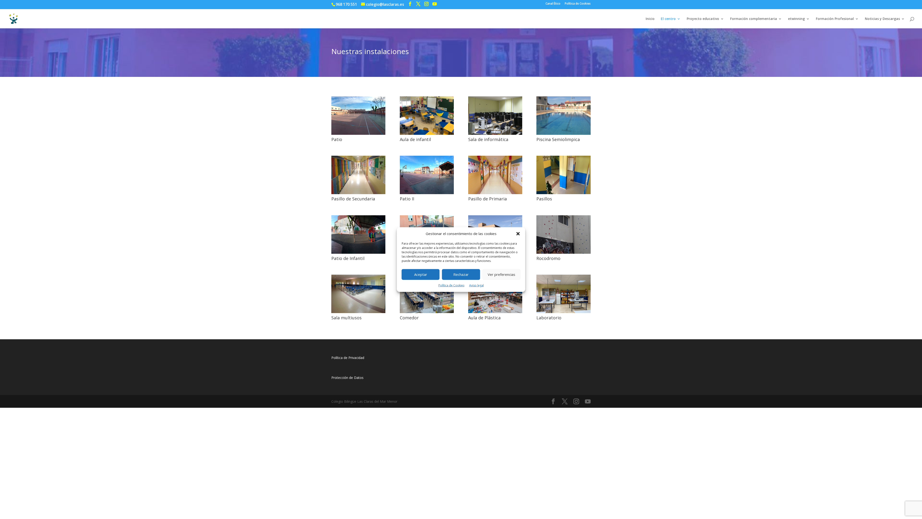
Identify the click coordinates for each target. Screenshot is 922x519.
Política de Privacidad (347, 357)
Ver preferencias (501, 274)
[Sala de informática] (495, 133)
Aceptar (420, 274)
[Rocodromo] (563, 252)
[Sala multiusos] (358, 311)
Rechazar (461, 274)
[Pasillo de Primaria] (495, 193)
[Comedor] (427, 311)
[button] (518, 233)
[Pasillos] (563, 193)
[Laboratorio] (563, 311)
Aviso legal (476, 285)
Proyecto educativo (703, 19)
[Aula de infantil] (427, 133)
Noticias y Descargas (882, 19)
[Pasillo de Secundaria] (358, 193)
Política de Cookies (451, 285)
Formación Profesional (835, 19)
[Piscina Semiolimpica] (563, 133)
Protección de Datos (347, 377)
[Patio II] (427, 193)
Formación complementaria (753, 19)
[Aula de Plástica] (495, 311)
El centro (668, 19)
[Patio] (358, 133)
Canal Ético (553, 4)
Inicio (650, 19)
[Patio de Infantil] (358, 252)
